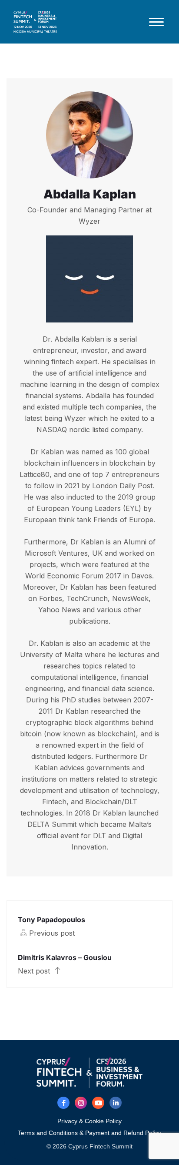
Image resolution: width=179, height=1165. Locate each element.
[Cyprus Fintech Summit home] (74, 21)
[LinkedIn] (115, 1103)
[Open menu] (156, 21)
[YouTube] (98, 1103)
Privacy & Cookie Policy (89, 1121)
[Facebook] (63, 1103)
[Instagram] (81, 1103)
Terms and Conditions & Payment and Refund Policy (89, 1132)
